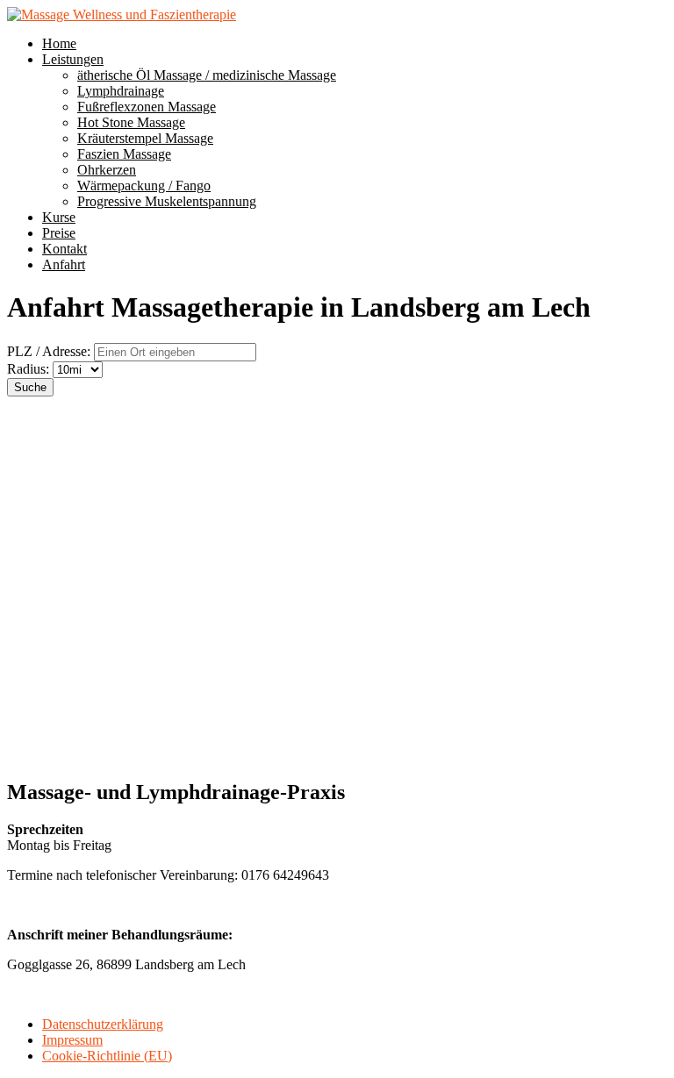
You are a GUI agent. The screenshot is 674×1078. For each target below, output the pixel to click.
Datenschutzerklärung (102, 1024)
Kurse (58, 217)
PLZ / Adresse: (48, 351)
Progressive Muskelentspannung (166, 201)
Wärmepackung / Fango (144, 185)
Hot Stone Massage (131, 122)
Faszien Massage (124, 153)
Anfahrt (63, 264)
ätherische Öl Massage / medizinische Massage (206, 75)
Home (59, 43)
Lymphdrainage (120, 90)
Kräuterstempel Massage (145, 138)
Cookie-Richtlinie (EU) (107, 1055)
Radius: (30, 368)
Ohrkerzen (106, 169)
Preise (58, 232)
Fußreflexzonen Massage (146, 106)
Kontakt (64, 248)
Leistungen (73, 59)
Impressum (72, 1039)
